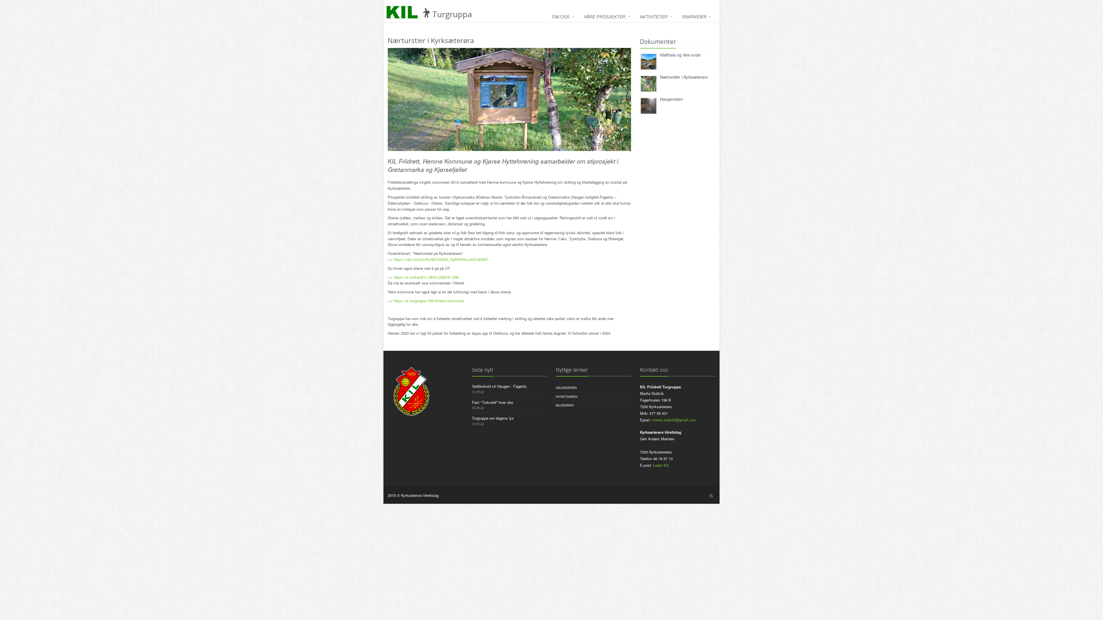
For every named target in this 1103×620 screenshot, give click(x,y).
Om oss (561, 16)
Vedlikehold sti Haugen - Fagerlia (499, 386)
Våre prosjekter (605, 16)
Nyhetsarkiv (567, 396)
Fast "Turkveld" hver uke (492, 402)
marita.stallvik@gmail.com (674, 420)
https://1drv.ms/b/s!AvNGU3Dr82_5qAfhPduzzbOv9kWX (441, 259)
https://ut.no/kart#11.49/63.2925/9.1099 (426, 277)
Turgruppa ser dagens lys (493, 418)
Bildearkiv (565, 405)
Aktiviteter (654, 16)
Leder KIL (661, 465)
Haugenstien (671, 99)
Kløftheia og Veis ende (680, 55)
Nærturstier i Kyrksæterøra (684, 77)
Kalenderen (566, 387)
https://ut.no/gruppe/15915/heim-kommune (429, 300)
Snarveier (694, 16)
